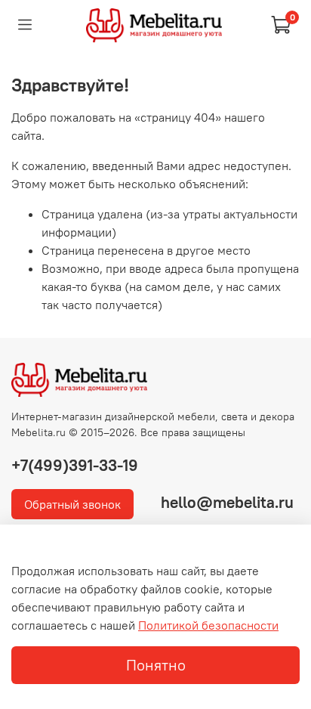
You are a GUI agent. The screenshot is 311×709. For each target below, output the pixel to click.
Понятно (156, 664)
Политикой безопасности (208, 625)
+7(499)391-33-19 (74, 465)
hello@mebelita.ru (227, 502)
